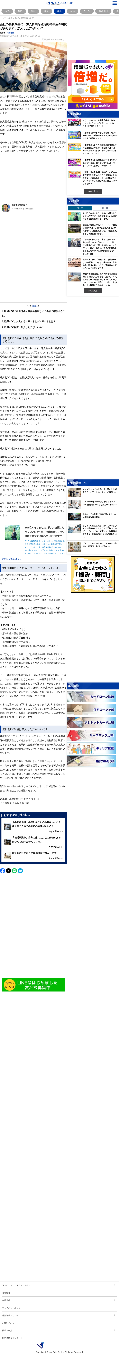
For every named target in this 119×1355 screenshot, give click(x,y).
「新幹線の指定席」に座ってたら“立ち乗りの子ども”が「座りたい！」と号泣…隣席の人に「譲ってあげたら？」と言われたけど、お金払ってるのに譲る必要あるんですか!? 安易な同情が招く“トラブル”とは (100, 247)
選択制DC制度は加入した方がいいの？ (23, 327)
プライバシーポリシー (12, 1308)
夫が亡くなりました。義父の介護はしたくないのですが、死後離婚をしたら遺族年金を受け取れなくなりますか (100, 216)
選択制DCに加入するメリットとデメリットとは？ (29, 321)
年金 (59, 11)
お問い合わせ (8, 1323)
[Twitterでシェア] (8, 870)
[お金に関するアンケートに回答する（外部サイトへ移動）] (93, 574)
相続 (33, 11)
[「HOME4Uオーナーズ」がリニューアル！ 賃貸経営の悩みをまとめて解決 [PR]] (93, 508)
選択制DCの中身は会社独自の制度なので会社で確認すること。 (33, 313)
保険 (72, 11)
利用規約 (6, 1300)
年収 (20, 11)
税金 (46, 11)
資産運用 (103, 11)
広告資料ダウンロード (12, 1338)
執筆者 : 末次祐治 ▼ (20, 205)
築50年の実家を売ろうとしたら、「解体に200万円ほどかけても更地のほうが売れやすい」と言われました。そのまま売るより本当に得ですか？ (100, 229)
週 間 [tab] (80, 208)
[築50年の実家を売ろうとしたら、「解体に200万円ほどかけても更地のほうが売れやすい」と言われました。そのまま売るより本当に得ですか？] (74, 228)
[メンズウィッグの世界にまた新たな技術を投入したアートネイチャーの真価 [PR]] (93, 496)
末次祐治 (10, 32)
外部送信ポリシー (10, 1315)
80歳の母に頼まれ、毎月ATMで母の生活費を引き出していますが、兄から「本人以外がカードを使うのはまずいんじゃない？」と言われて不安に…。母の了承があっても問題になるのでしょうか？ (100, 279)
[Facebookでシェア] (2, 870)
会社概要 (6, 1293)
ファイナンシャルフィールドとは (17, 1285)
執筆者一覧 (7, 1330)
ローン (86, 11)
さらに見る (93, 191)
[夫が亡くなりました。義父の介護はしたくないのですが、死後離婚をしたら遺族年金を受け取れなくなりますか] (74, 216)
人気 (7, 11)
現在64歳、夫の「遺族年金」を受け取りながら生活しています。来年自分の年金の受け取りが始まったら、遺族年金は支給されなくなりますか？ (100, 264)
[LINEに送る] (14, 870)
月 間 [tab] (105, 208)
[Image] (33, 985)
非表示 (35, 306)
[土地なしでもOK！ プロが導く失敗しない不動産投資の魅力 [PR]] (93, 520)
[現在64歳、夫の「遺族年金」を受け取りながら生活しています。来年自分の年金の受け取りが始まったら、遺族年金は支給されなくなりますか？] (74, 262)
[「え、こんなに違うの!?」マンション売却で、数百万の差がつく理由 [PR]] (93, 551)
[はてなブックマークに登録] (20, 870)
